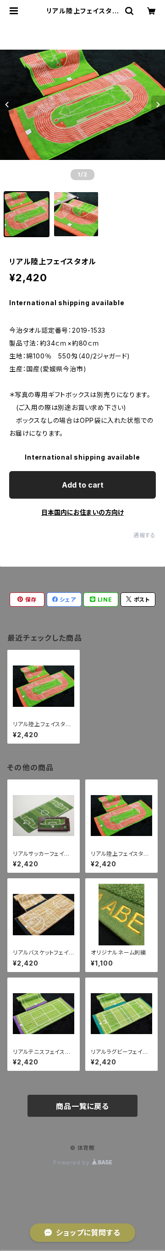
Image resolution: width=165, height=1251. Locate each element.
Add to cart (83, 484)
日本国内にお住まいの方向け (82, 512)
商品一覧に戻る (82, 1106)
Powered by (72, 1162)
